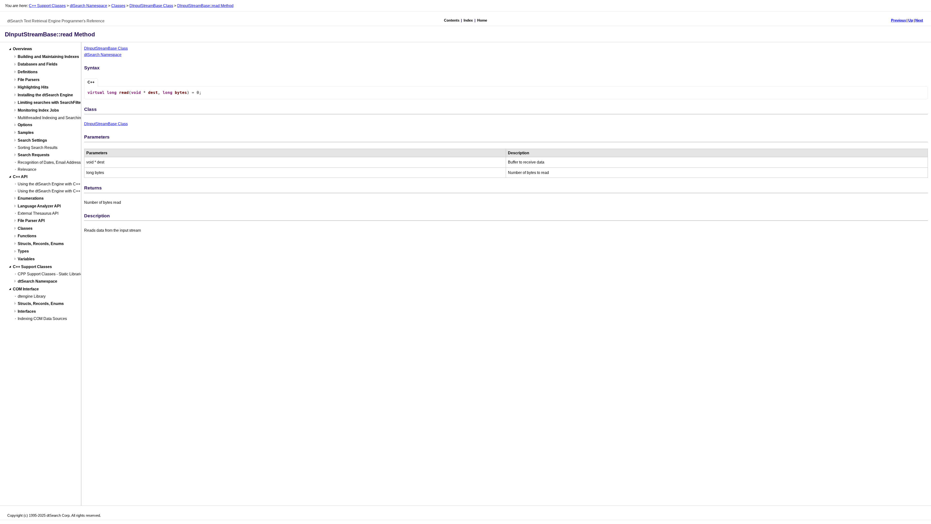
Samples (26, 133)
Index (468, 20)
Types (23, 251)
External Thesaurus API (38, 213)
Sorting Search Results (37, 148)
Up (910, 20)
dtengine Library (32, 296)
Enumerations (31, 198)
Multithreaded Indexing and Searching (50, 118)
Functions (27, 236)
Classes (118, 6)
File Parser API (31, 221)
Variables (26, 259)
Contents (451, 20)
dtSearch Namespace (88, 6)
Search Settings (32, 140)
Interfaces (27, 311)
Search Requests (33, 155)
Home (482, 20)
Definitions (28, 72)
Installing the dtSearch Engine (45, 95)
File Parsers (29, 80)
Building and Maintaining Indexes (48, 57)
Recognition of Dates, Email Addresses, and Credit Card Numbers (74, 162)
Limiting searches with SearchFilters (51, 103)
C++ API (20, 177)
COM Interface (26, 289)
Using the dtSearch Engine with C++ (49, 184)
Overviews (22, 49)
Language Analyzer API (39, 206)
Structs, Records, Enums (41, 244)
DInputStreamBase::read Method (205, 6)
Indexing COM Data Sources (42, 319)
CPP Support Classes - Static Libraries (51, 274)
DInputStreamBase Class (151, 6)
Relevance (27, 169)
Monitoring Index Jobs (38, 110)
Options (25, 125)
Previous (898, 20)
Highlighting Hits (33, 87)
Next (919, 20)
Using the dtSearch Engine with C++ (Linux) (55, 191)
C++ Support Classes (47, 6)
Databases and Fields (37, 64)
